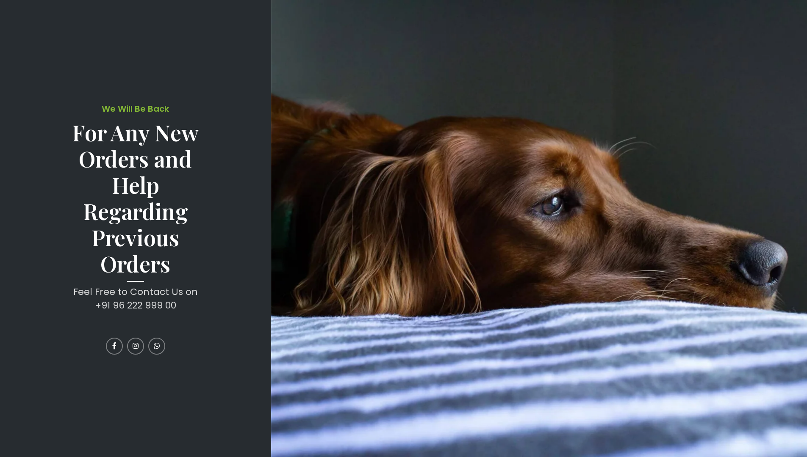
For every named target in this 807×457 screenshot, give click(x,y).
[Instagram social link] (135, 346)
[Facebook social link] (114, 346)
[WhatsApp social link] (156, 346)
